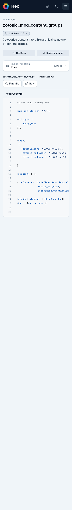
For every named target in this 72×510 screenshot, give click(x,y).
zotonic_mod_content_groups (33, 25)
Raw (32, 83)
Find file (14, 83)
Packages (11, 19)
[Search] (56, 6)
